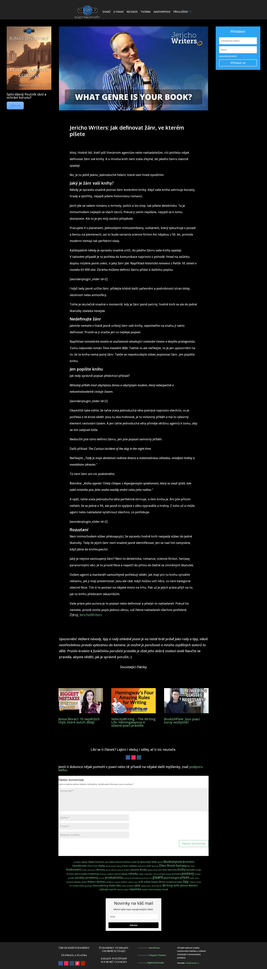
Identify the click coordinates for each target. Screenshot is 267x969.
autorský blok (148, 861)
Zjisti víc (15, 105)
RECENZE (132, 11)
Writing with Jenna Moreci (180, 885)
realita (196, 878)
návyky (133, 873)
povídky (80, 877)
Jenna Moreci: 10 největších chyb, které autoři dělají (79, 720)
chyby (101, 865)
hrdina (84, 870)
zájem (126, 889)
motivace (103, 874)
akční (107, 862)
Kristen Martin (74, 873)
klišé (170, 869)
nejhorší (117, 874)
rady (192, 878)
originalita (148, 874)
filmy (193, 866)
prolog (126, 878)
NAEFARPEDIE (162, 11)
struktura (171, 881)
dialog (118, 866)
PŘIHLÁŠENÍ (180, 11)
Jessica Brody (139, 869)
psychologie (171, 877)
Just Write (162, 869)
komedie (190, 869)
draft (149, 866)
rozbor (124, 882)
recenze (70, 881)
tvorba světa (78, 885)
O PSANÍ (118, 11)
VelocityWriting (100, 885)
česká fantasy (154, 889)
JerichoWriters (91, 614)
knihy (182, 869)
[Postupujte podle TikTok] (77, 963)
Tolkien (192, 882)
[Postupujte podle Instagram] (133, 757)
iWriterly (100, 869)
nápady (124, 874)
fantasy (181, 865)
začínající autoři (107, 889)
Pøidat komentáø (194, 843)
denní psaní (111, 866)
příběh (184, 877)
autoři (160, 862)
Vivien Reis (115, 885)
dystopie (155, 866)
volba (124, 886)
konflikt (198, 870)
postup (198, 874)
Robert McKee (96, 881)
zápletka (135, 889)
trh (70, 886)
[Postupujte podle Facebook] (128, 757)
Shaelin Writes (158, 881)
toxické (198, 882)
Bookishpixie (173, 861)
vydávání (130, 886)
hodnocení (73, 869)
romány (117, 882)
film (188, 866)
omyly (141, 874)
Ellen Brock (167, 865)
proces (101, 878)
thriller (179, 882)
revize (84, 882)
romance (109, 882)
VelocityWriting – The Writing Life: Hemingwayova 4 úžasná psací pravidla (133, 722)
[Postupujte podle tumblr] (139, 757)
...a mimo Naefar (80, 862)
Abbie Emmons (96, 861)
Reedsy (77, 882)
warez (148, 886)
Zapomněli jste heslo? (228, 56)
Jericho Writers (111, 870)
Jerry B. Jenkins (124, 870)
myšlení (110, 874)
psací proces (147, 878)
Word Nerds (157, 886)
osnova (156, 874)
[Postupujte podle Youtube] (83, 963)
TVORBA (146, 11)
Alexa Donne (116, 861)
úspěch (145, 889)
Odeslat (134, 925)
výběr (137, 885)
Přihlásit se (237, 63)
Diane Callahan (129, 865)
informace (91, 870)
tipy (186, 881)
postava (176, 873)
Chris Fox (92, 865)
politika (162, 874)
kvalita (84, 874)
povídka (71, 878)
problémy (91, 877)
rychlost (130, 882)
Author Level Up (131, 862)
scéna (147, 881)
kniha (174, 869)
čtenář (165, 889)
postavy (188, 873)
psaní (158, 877)
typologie (88, 886)
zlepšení (120, 889)
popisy (168, 874)
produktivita (114, 877)
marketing (93, 873)
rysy (136, 882)
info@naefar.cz (192, 963)
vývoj (143, 885)
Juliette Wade (153, 870)
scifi (141, 881)
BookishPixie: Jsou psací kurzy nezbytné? (182, 720)
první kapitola (135, 878)
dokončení (142, 866)
